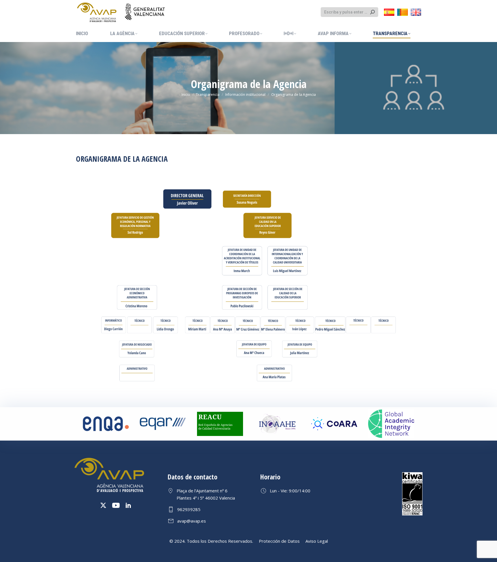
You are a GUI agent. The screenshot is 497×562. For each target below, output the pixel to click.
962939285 (188, 509)
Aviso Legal (316, 541)
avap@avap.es (191, 521)
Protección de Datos (279, 541)
